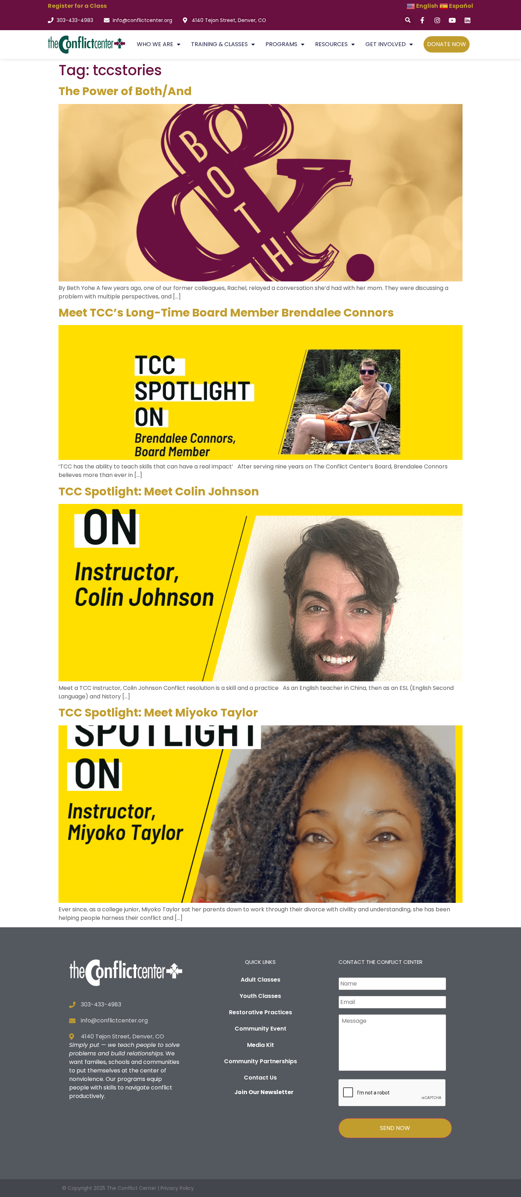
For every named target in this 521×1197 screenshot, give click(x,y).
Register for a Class (77, 6)
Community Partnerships (260, 1061)
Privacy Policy (177, 1188)
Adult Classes (260, 980)
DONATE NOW (446, 44)
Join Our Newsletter (263, 1092)
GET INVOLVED (385, 44)
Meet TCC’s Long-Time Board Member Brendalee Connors (226, 312)
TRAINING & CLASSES (219, 44)
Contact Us (260, 1078)
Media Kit (260, 1045)
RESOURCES (331, 44)
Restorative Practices (260, 1012)
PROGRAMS (281, 44)
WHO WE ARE (155, 44)
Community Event (260, 1029)
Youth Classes (260, 996)
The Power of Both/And (125, 91)
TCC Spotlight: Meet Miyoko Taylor (158, 712)
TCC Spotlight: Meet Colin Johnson (158, 491)
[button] (408, 20)
